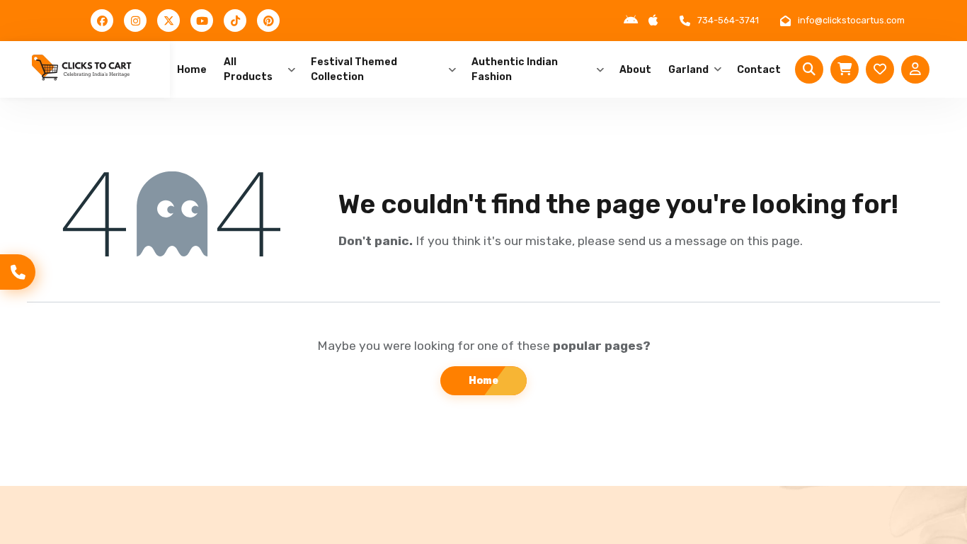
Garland (688, 70)
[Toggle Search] (809, 69)
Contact (759, 70)
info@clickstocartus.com (851, 20)
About (635, 70)
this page (773, 241)
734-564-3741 (728, 20)
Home (192, 70)
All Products (248, 69)
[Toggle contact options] (17, 272)
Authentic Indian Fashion (514, 69)
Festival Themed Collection (354, 69)
